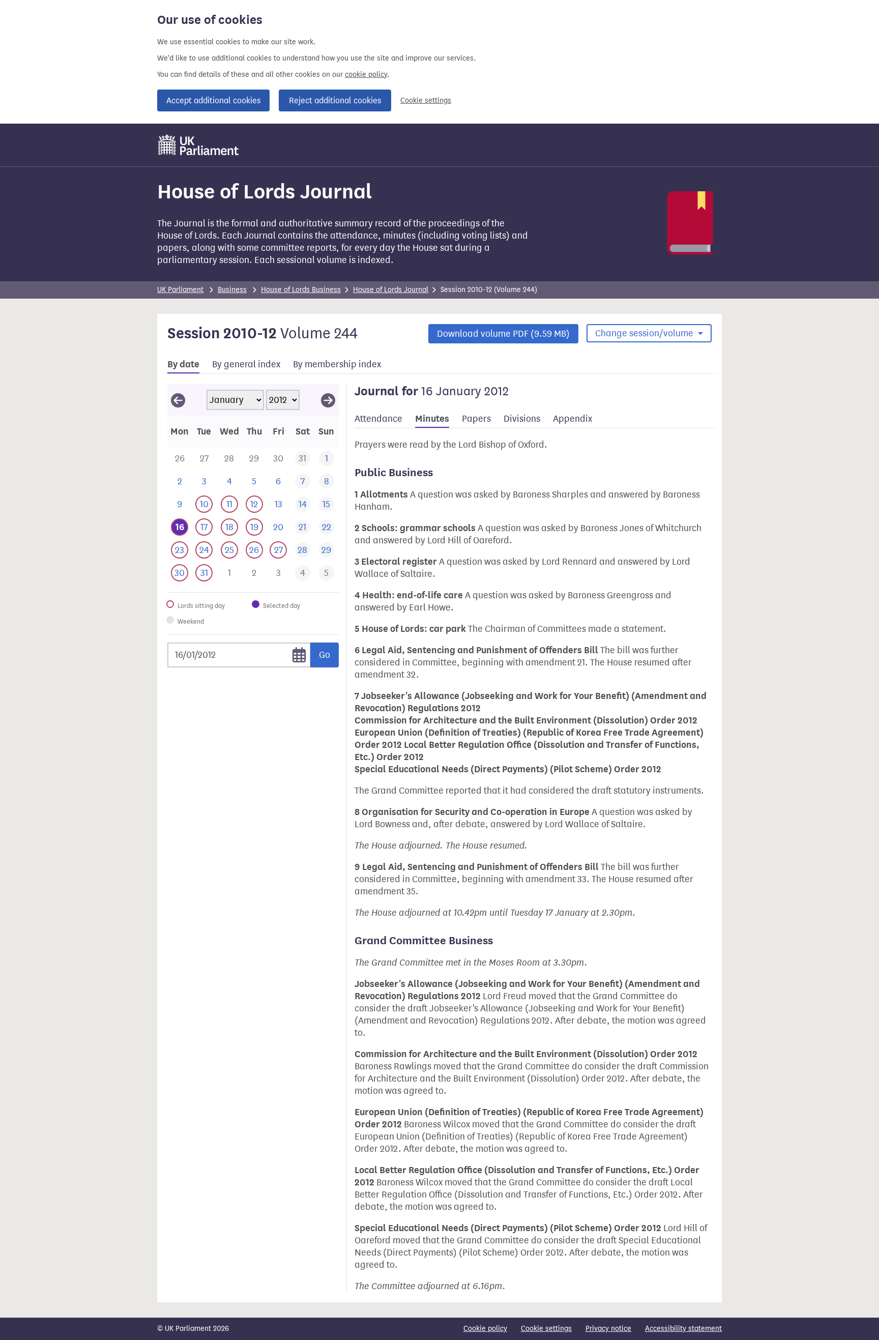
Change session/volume (645, 333)
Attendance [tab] (378, 418)
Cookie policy (485, 1328)
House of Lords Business (301, 289)
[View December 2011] (178, 400)
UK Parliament (180, 289)
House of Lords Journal (390, 289)
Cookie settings (425, 100)
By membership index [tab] (337, 364)
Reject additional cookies (335, 100)
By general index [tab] (246, 364)
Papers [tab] (476, 418)
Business (232, 289)
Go (324, 654)
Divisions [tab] (522, 418)
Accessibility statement (683, 1328)
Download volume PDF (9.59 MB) (503, 333)
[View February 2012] (328, 400)
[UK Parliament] (198, 145)
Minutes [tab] (432, 418)
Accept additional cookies (213, 100)
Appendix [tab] (572, 418)
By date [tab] (183, 364)
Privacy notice (608, 1328)
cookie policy (366, 74)
